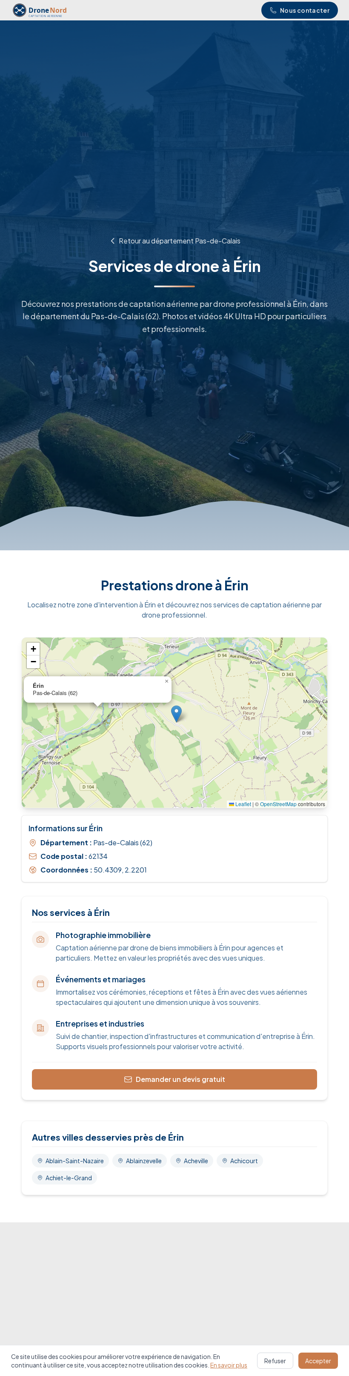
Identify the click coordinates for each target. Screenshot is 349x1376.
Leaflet (242, 803)
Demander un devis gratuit (180, 1079)
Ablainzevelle (144, 1160)
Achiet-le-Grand (69, 1177)
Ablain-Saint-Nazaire (75, 1160)
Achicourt (244, 1160)
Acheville (196, 1160)
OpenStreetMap (278, 803)
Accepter (318, 1361)
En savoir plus (228, 1365)
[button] (176, 714)
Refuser (275, 1361)
